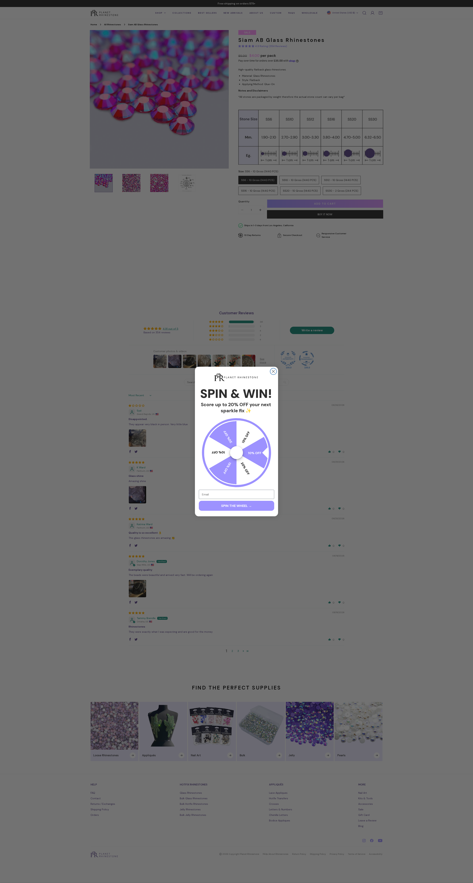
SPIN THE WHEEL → (236, 506)
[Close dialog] (273, 371)
